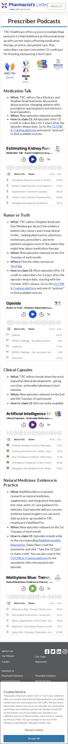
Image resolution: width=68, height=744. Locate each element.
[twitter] (52, 652)
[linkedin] (59, 652)
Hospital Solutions (11, 681)
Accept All (34, 738)
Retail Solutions (43, 681)
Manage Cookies (34, 729)
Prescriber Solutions (45, 675)
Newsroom (41, 661)
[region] (34, 712)
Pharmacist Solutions (12, 675)
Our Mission (8, 656)
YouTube (16, 266)
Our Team (40, 656)
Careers (6, 661)
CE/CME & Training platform (29, 558)
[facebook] (47, 652)
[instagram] (65, 652)
